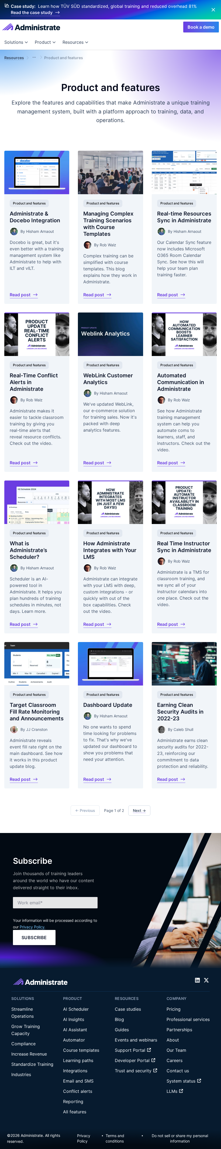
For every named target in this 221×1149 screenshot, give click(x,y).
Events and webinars (136, 1040)
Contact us (178, 1070)
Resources (73, 42)
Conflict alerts (77, 1091)
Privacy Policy (83, 1138)
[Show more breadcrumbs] (34, 57)
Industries (21, 1074)
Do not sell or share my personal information (180, 1138)
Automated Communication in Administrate (180, 382)
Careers (174, 1060)
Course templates (81, 1050)
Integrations (75, 1070)
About (173, 1040)
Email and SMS (78, 1081)
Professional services (188, 1019)
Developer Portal (133, 1060)
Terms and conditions (115, 1138)
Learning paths (78, 1060)
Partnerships (179, 1029)
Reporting (73, 1101)
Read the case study (32, 12)
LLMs (173, 1091)
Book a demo (201, 27)
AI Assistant (75, 1029)
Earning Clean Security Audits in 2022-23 (180, 711)
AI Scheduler (76, 1009)
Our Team (176, 1050)
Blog (119, 1019)
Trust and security (134, 1070)
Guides (122, 1029)
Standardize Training (32, 1064)
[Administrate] (31, 27)
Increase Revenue (29, 1054)
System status (182, 1081)
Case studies (128, 1009)
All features (74, 1111)
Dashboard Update (107, 704)
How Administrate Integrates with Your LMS (109, 550)
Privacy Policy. (32, 927)
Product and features (29, 203)
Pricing (174, 1009)
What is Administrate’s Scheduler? (28, 550)
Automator (74, 1040)
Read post (20, 294)
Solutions (13, 42)
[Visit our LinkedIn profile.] (197, 980)
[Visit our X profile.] (206, 980)
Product (43, 42)
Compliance (23, 1043)
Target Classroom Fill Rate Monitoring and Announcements (37, 711)
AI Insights (73, 1019)
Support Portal (131, 1050)
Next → (139, 810)
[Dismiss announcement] (213, 9)
